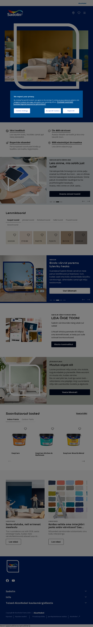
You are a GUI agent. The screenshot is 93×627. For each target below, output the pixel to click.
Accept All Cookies (52, 111)
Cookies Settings (22, 111)
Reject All (71, 111)
